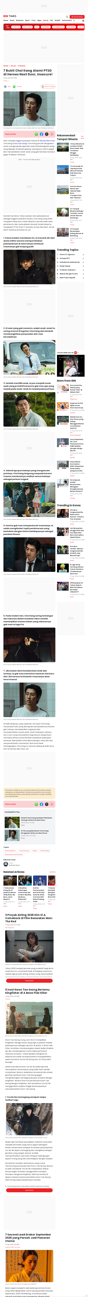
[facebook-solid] (41, 134)
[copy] (52, 134)
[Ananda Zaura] (5, 864)
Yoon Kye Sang (20, 143)
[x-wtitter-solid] (46, 134)
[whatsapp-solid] (36, 134)
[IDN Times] (9, 16)
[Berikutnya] (56, 998)
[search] (67, 17)
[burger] (83, 21)
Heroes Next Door (47, 140)
